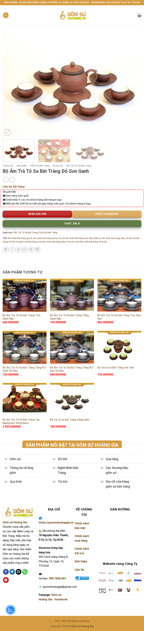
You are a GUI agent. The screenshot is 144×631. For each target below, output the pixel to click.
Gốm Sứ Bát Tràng (40, 165)
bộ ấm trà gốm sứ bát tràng (23, 241)
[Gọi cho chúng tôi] (25, 572)
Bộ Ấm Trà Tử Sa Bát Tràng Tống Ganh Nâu (69, 317)
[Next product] (5, 179)
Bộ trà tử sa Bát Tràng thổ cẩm (115, 367)
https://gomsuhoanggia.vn (56, 522)
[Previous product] (12, 179)
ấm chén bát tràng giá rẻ (20, 238)
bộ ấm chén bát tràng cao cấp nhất (79, 238)
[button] (6, 15)
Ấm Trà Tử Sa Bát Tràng (78, 165)
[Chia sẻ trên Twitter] (18, 250)
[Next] (134, 84)
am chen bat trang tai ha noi (47, 238)
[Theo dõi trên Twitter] (12, 572)
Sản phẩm (22, 165)
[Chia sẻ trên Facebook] (12, 250)
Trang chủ (8, 165)
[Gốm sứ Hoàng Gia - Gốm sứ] (72, 15)
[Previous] (10, 84)
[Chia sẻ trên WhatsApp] (6, 250)
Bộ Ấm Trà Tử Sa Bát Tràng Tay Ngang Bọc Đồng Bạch (21, 421)
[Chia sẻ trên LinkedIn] (37, 250)
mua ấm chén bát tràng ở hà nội (91, 241)
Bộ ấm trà (58, 165)
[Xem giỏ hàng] (139, 15)
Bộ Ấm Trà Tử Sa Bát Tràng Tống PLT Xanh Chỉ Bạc (24, 369)
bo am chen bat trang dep (112, 238)
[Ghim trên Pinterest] (31, 250)
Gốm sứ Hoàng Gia (15, 522)
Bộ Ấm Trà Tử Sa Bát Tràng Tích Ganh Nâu (21, 317)
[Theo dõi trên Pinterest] (6, 580)
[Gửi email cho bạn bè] (25, 250)
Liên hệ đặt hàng (14, 186)
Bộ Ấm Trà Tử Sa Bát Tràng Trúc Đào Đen (119, 317)
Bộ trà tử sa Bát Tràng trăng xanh (69, 419)
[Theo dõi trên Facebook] (6, 572)
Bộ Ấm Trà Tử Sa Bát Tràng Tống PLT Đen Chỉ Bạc (72, 369)
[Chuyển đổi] (6, 459)
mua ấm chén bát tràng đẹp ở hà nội (56, 241)
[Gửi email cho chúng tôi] (18, 572)
